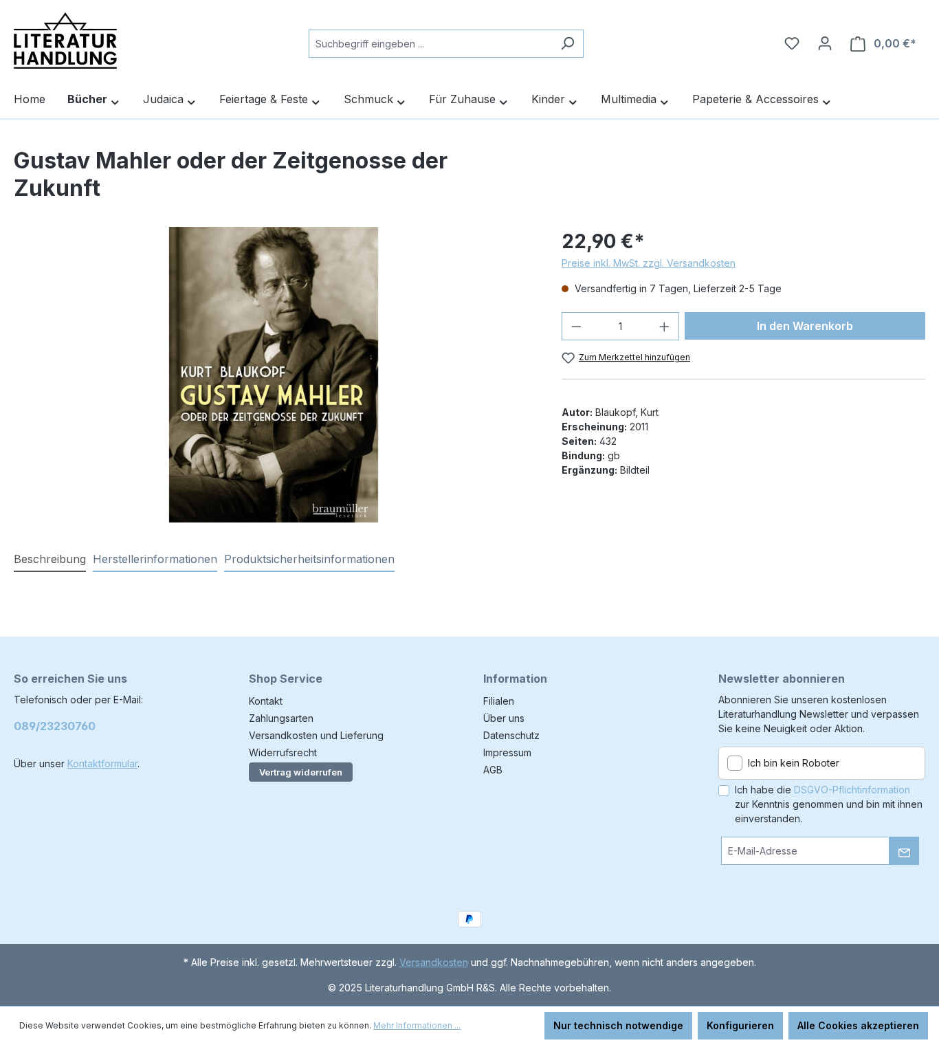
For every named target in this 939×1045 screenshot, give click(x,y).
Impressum (507, 752)
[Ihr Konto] (824, 43)
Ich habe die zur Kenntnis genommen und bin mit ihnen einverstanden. (829, 804)
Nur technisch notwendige (618, 1025)
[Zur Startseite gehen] (65, 40)
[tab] (50, 559)
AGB (492, 770)
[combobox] (430, 44)
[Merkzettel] (791, 43)
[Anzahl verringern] (576, 326)
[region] (274, 374)
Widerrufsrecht (283, 752)
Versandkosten (433, 962)
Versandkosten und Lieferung (316, 735)
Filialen (498, 701)
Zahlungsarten (281, 718)
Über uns (503, 718)
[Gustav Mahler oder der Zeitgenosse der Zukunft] (273, 374)
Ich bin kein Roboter (793, 763)
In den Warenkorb (805, 326)
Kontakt (266, 701)
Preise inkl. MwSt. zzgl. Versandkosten (649, 263)
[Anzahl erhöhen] (664, 326)
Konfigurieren (740, 1025)
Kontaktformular (102, 763)
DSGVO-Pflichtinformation (852, 789)
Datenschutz (511, 735)
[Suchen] (567, 44)
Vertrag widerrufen (300, 772)
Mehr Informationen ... (417, 1025)
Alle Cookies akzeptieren (858, 1025)
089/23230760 (55, 726)
